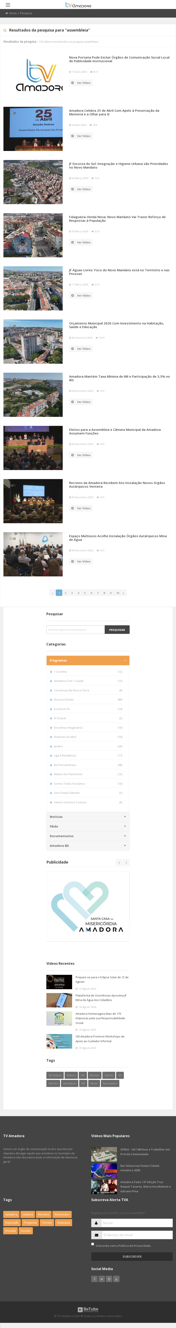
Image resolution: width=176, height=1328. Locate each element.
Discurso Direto (88, 699)
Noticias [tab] (56, 817)
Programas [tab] (58, 660)
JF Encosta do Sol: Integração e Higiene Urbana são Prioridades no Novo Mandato (118, 165)
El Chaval (88, 718)
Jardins (88, 746)
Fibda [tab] (54, 826)
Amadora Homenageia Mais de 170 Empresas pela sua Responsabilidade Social (100, 1018)
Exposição (12, 1222)
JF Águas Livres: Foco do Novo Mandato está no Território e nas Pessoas (119, 272)
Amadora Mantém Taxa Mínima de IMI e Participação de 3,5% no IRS (119, 378)
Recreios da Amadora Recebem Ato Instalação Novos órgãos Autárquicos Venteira (117, 484)
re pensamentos (88, 765)
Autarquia (63, 1222)
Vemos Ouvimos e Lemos (88, 802)
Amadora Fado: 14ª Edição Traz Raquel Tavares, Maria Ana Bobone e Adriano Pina (145, 1186)
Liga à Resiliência (88, 755)
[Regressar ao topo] (162, 1301)
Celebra (28, 1214)
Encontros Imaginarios (88, 728)
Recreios (43, 1214)
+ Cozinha (88, 672)
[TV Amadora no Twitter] (102, 1279)
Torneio (47, 1222)
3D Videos (55, 1075)
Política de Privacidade (134, 1246)
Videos (71, 1075)
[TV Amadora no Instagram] (109, 1279)
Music (94, 1083)
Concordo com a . (123, 1246)
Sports (109, 1075)
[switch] (92, 1244)
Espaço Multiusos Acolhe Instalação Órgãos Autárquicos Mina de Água (118, 538)
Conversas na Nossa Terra (88, 690)
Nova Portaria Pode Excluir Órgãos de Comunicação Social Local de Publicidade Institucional (119, 59)
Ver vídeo (84, 83)
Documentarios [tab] (62, 836)
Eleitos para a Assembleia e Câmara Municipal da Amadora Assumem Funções (115, 431)
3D (120, 1075)
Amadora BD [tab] (59, 846)
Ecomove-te (88, 709)
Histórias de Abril (88, 737)
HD (83, 1075)
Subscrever (132, 1256)
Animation (69, 1083)
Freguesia (30, 1222)
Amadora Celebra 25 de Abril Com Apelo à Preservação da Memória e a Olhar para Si (114, 112)
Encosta (10, 1231)
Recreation (110, 1083)
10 (117, 593)
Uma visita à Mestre (88, 793)
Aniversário (62, 1214)
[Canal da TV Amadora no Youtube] (116, 1279)
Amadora (11, 1214)
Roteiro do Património (88, 774)
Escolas (26, 1231)
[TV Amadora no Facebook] (94, 1279)
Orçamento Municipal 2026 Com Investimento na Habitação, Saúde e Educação (116, 325)
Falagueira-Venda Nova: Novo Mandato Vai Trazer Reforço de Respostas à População (117, 219)
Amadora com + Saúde (88, 681)
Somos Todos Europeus (88, 783)
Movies (94, 1075)
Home (13, 13)
